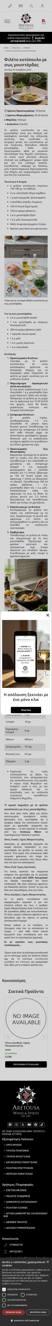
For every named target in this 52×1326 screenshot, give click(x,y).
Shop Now (26, 710)
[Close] (47, 615)
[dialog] (26, 1292)
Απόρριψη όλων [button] (38, 1312)
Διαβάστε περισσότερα (11, 1283)
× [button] (47, 1262)
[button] (26, 1320)
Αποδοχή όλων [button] (13, 1312)
